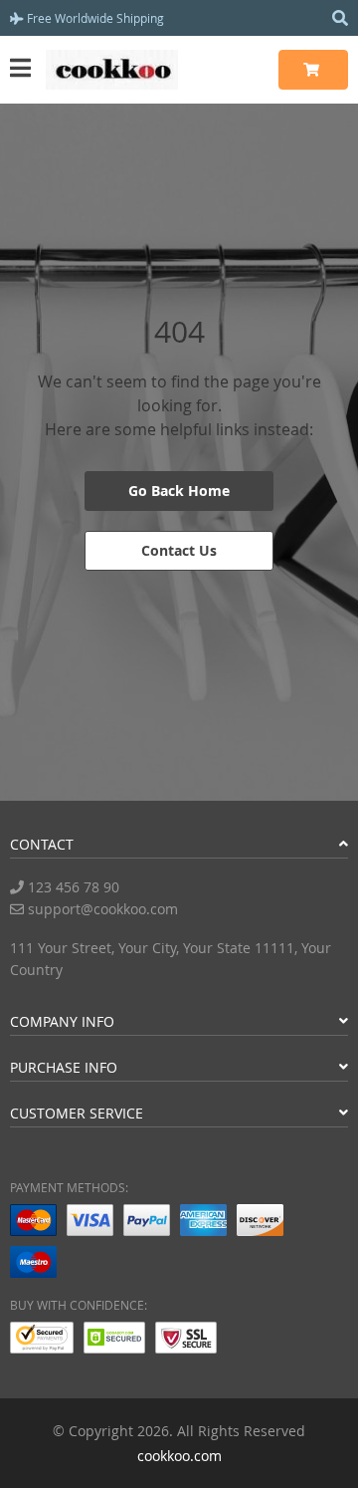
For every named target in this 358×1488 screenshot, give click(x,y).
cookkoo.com (179, 1455)
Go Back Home (179, 490)
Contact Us (179, 550)
